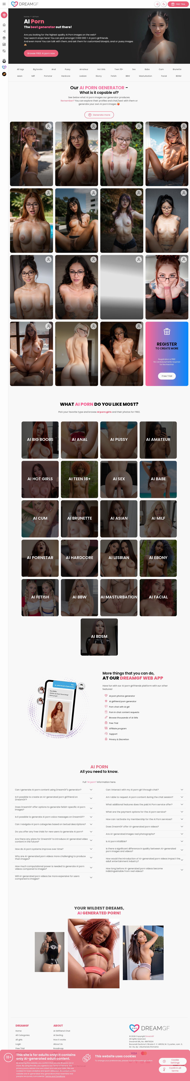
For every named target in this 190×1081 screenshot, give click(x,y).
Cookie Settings (175, 1061)
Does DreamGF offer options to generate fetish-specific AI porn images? (50, 808)
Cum (161, 69)
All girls (19, 1039)
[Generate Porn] (4, 74)
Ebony (99, 76)
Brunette (177, 69)
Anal (54, 69)
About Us (58, 1044)
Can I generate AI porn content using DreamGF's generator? (48, 789)
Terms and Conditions (55, 1076)
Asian (19, 76)
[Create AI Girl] (4, 15)
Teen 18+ (118, 69)
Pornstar (48, 76)
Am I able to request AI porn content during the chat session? (139, 797)
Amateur (84, 69)
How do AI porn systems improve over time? (39, 849)
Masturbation (145, 76)
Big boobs (37, 69)
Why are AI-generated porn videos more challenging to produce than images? (50, 858)
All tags (20, 69)
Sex (134, 69)
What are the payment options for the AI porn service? (136, 811)
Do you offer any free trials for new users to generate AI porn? (49, 831)
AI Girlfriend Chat (61, 1030)
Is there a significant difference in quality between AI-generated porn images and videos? (141, 850)
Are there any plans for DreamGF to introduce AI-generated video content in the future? (51, 840)
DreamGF (149, 1036)
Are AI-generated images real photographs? (130, 834)
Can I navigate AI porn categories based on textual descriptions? (50, 824)
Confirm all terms (175, 1069)
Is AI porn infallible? (116, 841)
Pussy (67, 69)
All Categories (23, 1035)
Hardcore (65, 76)
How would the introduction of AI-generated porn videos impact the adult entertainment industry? (143, 860)
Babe (147, 69)
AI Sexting (58, 1035)
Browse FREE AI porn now (41, 53)
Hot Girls (101, 69)
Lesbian (83, 76)
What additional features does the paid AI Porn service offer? (139, 804)
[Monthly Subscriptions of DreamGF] (4, 44)
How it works (59, 1039)
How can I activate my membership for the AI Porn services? (139, 819)
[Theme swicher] (163, 4)
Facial (164, 76)
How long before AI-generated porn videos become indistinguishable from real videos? (134, 870)
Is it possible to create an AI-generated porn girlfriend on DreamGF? (46, 798)
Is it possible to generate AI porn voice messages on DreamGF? (49, 816)
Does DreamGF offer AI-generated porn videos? (132, 826)
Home (26, 16)
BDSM (178, 76)
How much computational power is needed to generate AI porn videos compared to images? (49, 868)
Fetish (114, 76)
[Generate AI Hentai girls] (4, 61)
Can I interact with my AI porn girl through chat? (132, 789)
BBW (128, 76)
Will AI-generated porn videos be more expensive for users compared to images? (47, 877)
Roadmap (58, 1048)
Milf (33, 76)
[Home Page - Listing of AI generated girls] (4, 25)
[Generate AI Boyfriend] (4, 67)
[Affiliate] (4, 51)
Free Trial (167, 376)
